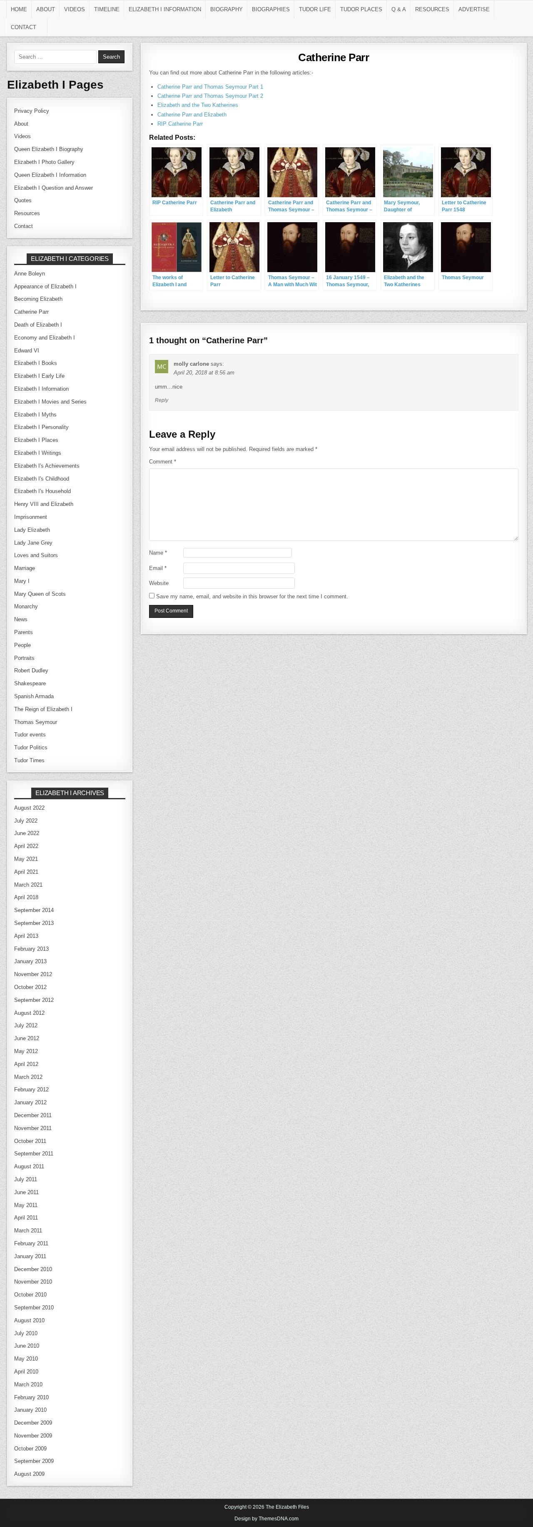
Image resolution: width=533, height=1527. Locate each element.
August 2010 (29, 1320)
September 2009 (34, 1461)
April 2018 (26, 897)
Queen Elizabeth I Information (50, 175)
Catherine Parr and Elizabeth (192, 115)
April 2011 (26, 1218)
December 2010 (33, 1269)
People (22, 645)
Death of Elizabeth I (38, 325)
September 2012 (34, 1000)
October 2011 (30, 1141)
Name (158, 553)
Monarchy (26, 606)
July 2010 (25, 1333)
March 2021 (28, 885)
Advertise (474, 9)
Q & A (398, 9)
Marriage (24, 568)
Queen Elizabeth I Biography (48, 149)
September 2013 (34, 923)
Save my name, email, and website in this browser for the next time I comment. (252, 596)
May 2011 (25, 1205)
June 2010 (26, 1346)
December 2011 (33, 1115)
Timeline (107, 9)
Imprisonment (30, 517)
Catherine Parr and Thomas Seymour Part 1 (210, 87)
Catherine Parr (333, 57)
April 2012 (26, 1064)
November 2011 (33, 1128)
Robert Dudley (31, 670)
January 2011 (30, 1256)
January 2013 (30, 961)
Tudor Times (29, 760)
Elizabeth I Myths (35, 414)
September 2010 (34, 1307)
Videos (74, 9)
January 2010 (30, 1410)
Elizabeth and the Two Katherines (197, 105)
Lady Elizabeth (32, 530)
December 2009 (33, 1423)
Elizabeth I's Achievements (47, 466)
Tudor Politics (30, 747)
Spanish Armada (34, 696)
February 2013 (31, 949)
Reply (161, 400)
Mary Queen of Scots (40, 594)
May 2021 (26, 859)
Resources (432, 9)
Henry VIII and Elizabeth (43, 504)
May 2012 (26, 1051)
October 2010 (30, 1295)
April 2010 (26, 1371)
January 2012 (30, 1102)
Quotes (23, 200)
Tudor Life (315, 9)
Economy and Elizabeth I (44, 338)
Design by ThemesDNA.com (266, 1519)
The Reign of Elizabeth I (43, 709)
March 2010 (28, 1384)
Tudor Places (361, 9)
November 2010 (33, 1282)
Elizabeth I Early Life (39, 376)
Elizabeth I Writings (37, 453)
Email (158, 568)
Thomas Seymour (35, 722)
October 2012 (30, 987)
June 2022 (26, 833)
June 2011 (26, 1192)
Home (19, 9)
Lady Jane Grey (33, 543)
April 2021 (26, 872)
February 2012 (31, 1089)
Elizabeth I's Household (42, 491)
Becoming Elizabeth (38, 299)
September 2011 (33, 1153)
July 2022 (25, 821)
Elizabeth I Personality (41, 427)
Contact (23, 27)
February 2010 (31, 1397)
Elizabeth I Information (165, 9)
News (20, 619)
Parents (23, 632)
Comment (162, 462)
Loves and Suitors (36, 555)
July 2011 (25, 1179)
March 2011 (28, 1230)
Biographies (271, 9)
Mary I (22, 581)
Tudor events (30, 734)
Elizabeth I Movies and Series (50, 402)
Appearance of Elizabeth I (45, 286)
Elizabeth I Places (36, 440)
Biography (226, 9)
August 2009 (29, 1474)
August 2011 (29, 1166)
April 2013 (26, 936)
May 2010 (26, 1359)
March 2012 (28, 1077)
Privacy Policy (31, 111)
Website (159, 583)
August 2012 (29, 1013)
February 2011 (31, 1243)
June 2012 (26, 1038)
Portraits (24, 658)
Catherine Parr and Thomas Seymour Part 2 (210, 96)
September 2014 (34, 910)
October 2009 (30, 1448)
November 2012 (33, 974)
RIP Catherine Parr (180, 124)
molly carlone (191, 364)
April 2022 (26, 846)
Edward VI (26, 350)
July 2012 (25, 1025)
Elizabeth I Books (35, 363)
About (45, 9)
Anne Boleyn (29, 273)
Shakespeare (30, 683)
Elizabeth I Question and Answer (53, 188)
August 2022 (29, 808)
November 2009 (33, 1436)
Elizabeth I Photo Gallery (44, 162)
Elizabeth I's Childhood (41, 479)
